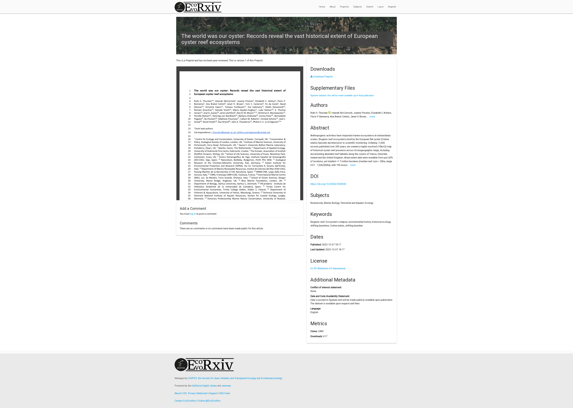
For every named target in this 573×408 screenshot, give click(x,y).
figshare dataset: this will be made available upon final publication (342, 95)
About (333, 6)
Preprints (344, 6)
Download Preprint (323, 76)
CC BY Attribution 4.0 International (327, 268)
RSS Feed (224, 393)
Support (213, 393)
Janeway (226, 385)
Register (392, 6)
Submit (369, 6)
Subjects (357, 6)
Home (322, 6)
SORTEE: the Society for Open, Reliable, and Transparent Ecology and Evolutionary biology (235, 378)
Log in (381, 6)
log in (193, 213)
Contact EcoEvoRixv (185, 400)
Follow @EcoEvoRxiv (209, 400)
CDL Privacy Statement (195, 393)
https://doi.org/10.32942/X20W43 (328, 184)
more (372, 116)
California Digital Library (204, 385)
